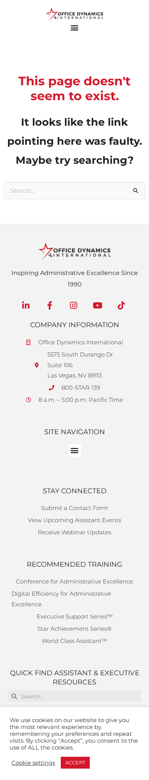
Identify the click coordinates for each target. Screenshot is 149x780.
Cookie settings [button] (33, 762)
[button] (74, 27)
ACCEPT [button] (75, 762)
